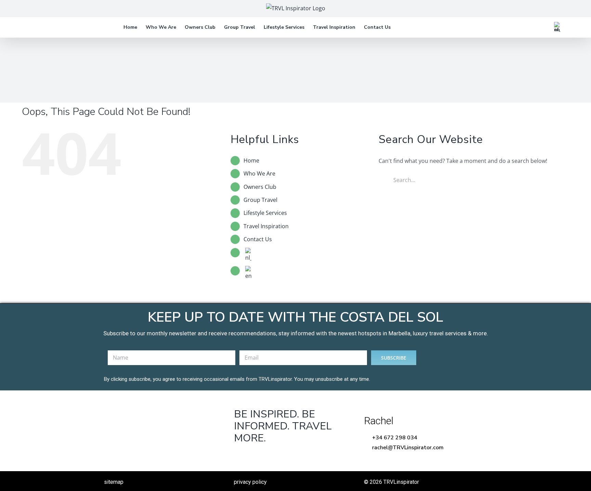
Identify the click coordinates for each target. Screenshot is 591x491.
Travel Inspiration (266, 226)
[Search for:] (466, 179)
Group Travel (260, 200)
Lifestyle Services (265, 213)
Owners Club (260, 187)
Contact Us (258, 239)
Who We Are (259, 173)
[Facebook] (240, 455)
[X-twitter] (261, 455)
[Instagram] (282, 455)
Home (251, 160)
